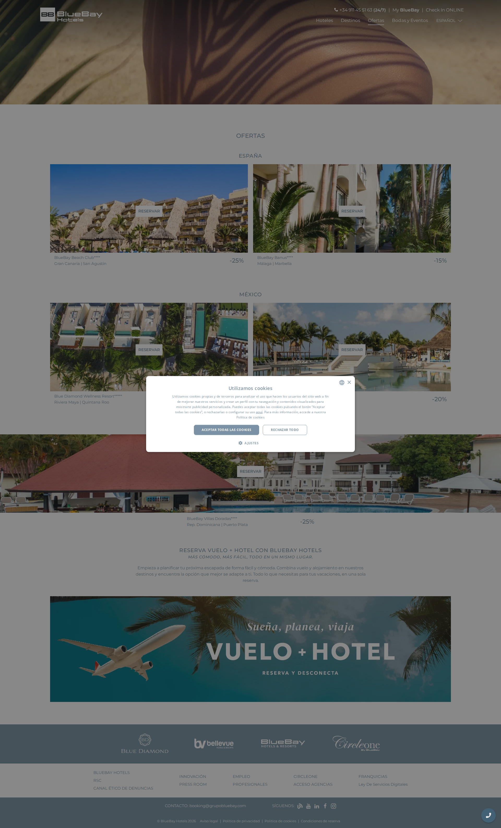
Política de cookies (250, 417)
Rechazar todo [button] (285, 430)
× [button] (349, 382)
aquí (259, 412)
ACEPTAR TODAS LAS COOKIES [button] (226, 430)
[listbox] (341, 382)
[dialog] (250, 414)
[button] (250, 442)
